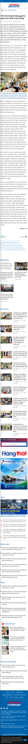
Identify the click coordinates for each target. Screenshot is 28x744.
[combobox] (14, 444)
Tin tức (7, 692)
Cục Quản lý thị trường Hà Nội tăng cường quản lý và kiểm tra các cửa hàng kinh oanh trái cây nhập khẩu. (7, 275)
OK (25, 740)
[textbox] (14, 444)
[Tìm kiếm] (26, 1)
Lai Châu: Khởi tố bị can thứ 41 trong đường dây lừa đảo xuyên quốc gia (20, 353)
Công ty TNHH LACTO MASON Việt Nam (12, 245)
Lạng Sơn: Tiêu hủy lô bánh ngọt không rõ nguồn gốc (19, 327)
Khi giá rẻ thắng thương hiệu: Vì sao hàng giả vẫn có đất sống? (20, 389)
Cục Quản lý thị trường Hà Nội (9, 249)
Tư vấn (11, 697)
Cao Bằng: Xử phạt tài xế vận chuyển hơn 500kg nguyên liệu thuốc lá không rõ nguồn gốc (19, 340)
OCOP (6, 697)
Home (4, 10)
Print (4, 237)
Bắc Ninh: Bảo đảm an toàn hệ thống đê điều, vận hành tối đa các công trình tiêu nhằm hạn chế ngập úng (14, 610)
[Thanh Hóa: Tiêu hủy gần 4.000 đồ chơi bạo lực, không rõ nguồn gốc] (6, 366)
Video (2, 497)
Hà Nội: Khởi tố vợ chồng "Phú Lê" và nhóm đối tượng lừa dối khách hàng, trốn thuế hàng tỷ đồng (20, 428)
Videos (21, 697)
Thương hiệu (19, 692)
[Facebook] (1, 708)
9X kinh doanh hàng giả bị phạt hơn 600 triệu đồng (13, 17)
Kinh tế (12, 692)
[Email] (7, 708)
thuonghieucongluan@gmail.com (11, 720)
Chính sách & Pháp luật (19, 695)
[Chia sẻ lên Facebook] (25, 236)
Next (25, 656)
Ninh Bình (21, 249)
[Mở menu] (1, 1)
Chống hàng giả (9, 624)
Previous (2, 656)
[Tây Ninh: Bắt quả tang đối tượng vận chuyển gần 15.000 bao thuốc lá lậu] (6, 416)
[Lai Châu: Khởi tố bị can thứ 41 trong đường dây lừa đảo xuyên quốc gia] (6, 355)
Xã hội (3, 582)
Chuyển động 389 (11, 10)
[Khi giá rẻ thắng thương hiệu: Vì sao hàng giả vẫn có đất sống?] (6, 390)
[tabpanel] (14, 641)
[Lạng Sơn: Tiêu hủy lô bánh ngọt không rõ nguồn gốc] (6, 329)
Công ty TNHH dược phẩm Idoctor (10, 242)
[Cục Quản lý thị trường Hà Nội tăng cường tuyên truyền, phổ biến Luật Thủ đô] (21, 266)
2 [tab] (15, 656)
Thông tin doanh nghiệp (8, 662)
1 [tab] (13, 656)
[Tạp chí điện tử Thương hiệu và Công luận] (14, 703)
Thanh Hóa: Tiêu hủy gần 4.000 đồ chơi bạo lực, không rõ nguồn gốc (20, 364)
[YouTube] (4, 708)
